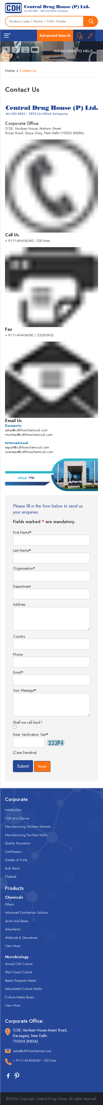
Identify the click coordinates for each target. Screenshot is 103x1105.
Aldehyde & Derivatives (21, 937)
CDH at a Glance (17, 818)
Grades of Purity (16, 859)
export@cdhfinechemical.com (27, 447)
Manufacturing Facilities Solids (26, 834)
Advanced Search (55, 35)
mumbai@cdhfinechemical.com (29, 434)
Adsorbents (12, 929)
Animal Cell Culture (18, 963)
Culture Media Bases (19, 997)
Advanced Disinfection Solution (26, 912)
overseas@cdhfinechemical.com (29, 451)
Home (10, 70)
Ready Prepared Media (20, 980)
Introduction (13, 809)
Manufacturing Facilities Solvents (27, 826)
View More (12, 945)
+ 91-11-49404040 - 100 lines (34, 1060)
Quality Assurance (17, 843)
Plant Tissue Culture (18, 972)
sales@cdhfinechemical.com (26, 430)
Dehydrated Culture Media (23, 988)
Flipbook (11, 876)
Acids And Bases (16, 920)
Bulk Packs (12, 868)
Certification (13, 851)
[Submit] (91, 21)
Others (9, 904)
